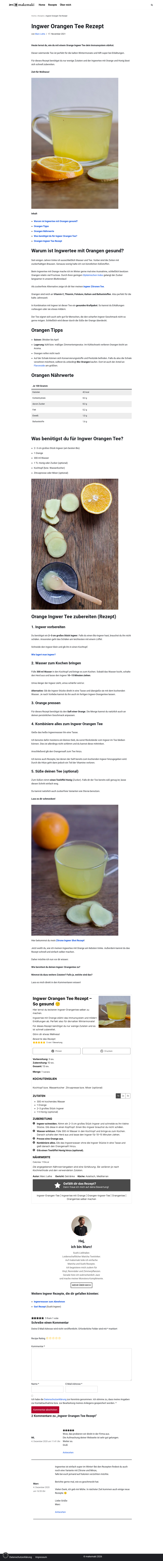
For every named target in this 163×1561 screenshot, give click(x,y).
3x (128, 1096)
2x (123, 1096)
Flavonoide (39, 365)
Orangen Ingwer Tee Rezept (48, 241)
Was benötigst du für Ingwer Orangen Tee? (55, 236)
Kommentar (38, 1346)
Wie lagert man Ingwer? (43, 654)
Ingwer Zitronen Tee (93, 286)
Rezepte (52, 4)
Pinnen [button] (58, 1051)
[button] (34, 1042)
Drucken (108, 1051)
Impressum (41, 1557)
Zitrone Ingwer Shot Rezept (70, 940)
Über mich (65, 4)
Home (42, 4)
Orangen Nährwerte (44, 231)
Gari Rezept (40, 1306)
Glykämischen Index (93, 275)
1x (118, 1096)
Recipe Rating (38, 1338)
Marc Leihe (40, 34)
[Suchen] (152, 5)
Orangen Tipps (41, 226)
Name (35, 1384)
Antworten (68, 1452)
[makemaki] (21, 4)
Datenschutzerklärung (55, 1399)
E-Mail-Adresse (73, 1384)
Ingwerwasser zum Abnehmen (49, 1301)
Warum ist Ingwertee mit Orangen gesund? (56, 221)
